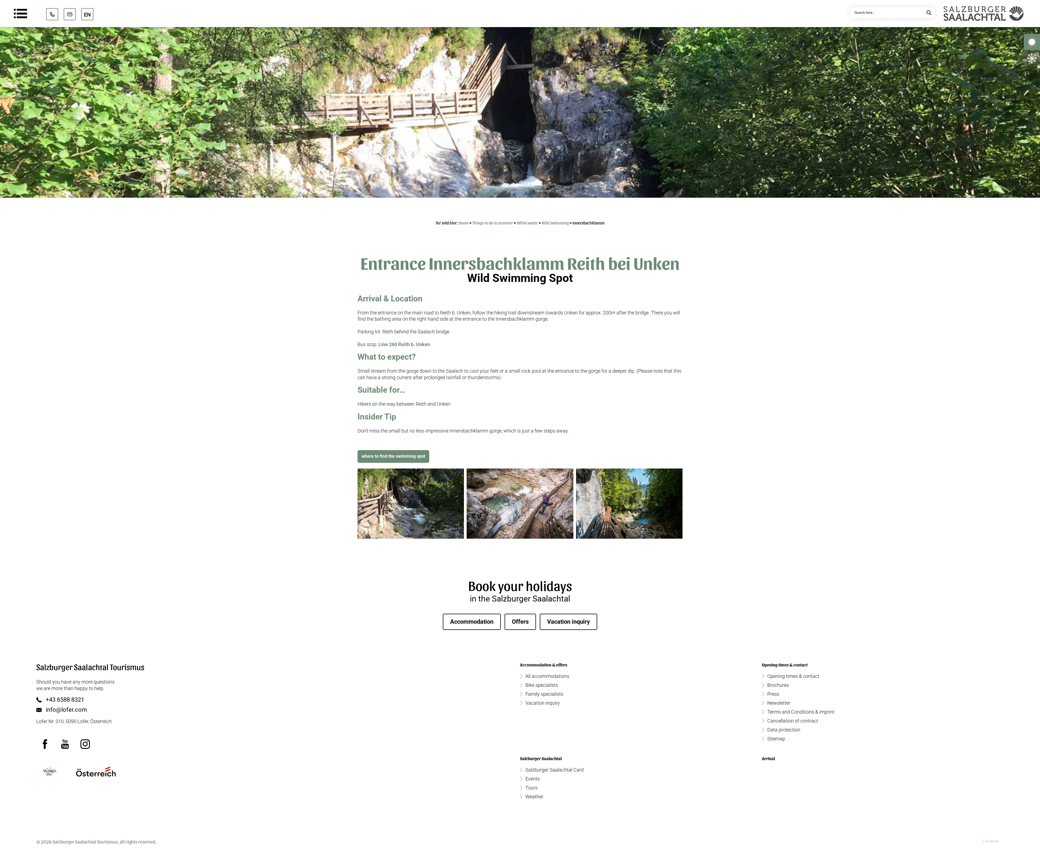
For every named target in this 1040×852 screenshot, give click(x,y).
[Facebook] (45, 744)
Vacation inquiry (568, 621)
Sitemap (776, 738)
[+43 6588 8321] (52, 14)
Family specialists (544, 694)
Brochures (778, 685)
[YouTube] (65, 744)
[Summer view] (1032, 42)
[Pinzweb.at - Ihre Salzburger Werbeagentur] (990, 841)
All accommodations (547, 676)
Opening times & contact (793, 676)
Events (532, 778)
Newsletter (778, 703)
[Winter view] (1032, 58)
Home (464, 222)
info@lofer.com (66, 710)
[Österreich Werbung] (96, 771)
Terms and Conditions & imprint (800, 712)
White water (527, 222)
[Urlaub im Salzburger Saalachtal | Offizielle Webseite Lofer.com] (983, 13)
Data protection (783, 729)
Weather (534, 796)
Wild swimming (555, 222)
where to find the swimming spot (393, 456)
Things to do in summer (492, 222)
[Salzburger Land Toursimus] (49, 771)
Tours (531, 787)
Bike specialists (541, 685)
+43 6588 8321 (65, 700)
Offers (520, 621)
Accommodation (471, 621)
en (87, 14)
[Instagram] (85, 744)
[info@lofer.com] (70, 14)
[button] (411, 504)
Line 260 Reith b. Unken (404, 344)
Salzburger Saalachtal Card (554, 770)
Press (773, 694)
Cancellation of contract (792, 720)
